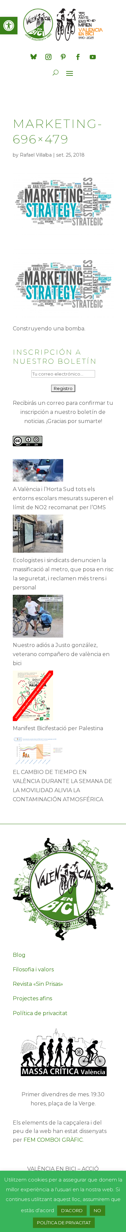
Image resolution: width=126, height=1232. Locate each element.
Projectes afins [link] (32, 998)
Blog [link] (19, 955)
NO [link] (97, 1210)
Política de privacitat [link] (40, 1013)
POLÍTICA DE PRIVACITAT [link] (64, 1222)
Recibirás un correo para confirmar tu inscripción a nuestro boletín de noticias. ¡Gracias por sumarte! (63, 412)
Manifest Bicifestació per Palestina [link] (58, 728)
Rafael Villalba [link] (36, 155)
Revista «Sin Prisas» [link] (38, 984)
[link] (8, 25)
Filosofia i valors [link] (33, 969)
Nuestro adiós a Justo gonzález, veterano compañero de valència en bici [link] (61, 654)
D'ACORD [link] (72, 1210)
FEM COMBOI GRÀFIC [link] (53, 1140)
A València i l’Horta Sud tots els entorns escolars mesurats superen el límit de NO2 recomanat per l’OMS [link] (63, 498)
